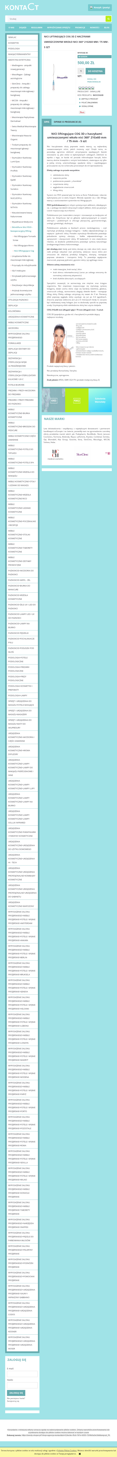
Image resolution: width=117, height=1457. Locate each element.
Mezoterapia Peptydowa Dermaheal (22, 119)
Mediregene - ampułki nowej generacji (21, 67)
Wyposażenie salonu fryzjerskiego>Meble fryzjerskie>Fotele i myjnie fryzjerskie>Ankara (21, 934)
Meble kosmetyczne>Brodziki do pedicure (21, 426)
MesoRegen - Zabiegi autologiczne (20, 76)
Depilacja (13, 305)
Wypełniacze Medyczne (22, 221)
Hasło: (10, 1379)
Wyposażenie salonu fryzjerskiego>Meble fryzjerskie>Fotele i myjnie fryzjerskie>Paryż (21, 1088)
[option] (55, 454)
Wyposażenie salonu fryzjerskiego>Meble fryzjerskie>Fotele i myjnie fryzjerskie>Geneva (21, 986)
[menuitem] (107, 27)
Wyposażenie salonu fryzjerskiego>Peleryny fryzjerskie (20, 1250)
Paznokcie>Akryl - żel (19, 580)
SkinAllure (95, 91)
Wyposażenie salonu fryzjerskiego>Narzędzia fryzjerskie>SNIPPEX (21, 1223)
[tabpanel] (77, 256)
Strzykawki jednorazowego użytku (23, 278)
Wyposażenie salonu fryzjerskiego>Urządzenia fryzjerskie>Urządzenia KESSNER (21, 1326)
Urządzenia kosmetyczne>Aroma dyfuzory (19, 750)
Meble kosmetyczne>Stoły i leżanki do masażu (21, 483)
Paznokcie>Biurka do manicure (19, 587)
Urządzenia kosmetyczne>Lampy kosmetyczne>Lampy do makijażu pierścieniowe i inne (20, 767)
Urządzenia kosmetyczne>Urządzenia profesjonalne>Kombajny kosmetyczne (21, 874)
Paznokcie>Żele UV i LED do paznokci (22, 606)
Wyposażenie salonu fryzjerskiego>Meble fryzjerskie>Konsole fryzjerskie (19, 1191)
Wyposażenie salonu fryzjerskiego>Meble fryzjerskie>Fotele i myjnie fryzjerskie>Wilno (21, 1174)
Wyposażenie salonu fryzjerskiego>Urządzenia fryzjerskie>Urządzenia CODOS (21, 1309)
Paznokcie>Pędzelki (18, 633)
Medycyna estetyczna (19, 59)
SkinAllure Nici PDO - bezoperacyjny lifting (21, 229)
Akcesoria (13, 328)
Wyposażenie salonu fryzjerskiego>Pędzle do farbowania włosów (21, 1236)
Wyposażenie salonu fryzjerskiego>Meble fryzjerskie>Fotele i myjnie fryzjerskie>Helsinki (21, 1003)
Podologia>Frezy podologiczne (17, 678)
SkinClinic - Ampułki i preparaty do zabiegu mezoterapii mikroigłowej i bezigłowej (22, 89)
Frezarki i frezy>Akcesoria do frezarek (21, 392)
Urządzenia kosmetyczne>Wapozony (21, 904)
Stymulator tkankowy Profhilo (21, 168)
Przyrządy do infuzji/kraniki (24, 265)
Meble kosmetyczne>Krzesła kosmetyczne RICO (19, 495)
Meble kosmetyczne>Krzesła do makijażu (21, 472)
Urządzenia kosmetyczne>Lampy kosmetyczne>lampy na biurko (20, 800)
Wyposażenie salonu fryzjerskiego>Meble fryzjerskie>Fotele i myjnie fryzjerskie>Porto (21, 1105)
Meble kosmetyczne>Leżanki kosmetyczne (19, 508)
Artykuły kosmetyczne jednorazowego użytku (21, 292)
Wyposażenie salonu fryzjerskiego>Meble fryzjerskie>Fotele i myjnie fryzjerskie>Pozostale (21, 1123)
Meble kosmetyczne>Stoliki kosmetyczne (19, 534)
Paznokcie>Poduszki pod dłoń (21, 650)
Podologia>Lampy (17, 695)
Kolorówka (14, 311)
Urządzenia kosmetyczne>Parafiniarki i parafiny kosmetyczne (22, 832)
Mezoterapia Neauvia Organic (21, 137)
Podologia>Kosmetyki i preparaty (20, 688)
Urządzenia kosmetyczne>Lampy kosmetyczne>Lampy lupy (21, 784)
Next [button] (106, 453)
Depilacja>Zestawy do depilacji (19, 350)
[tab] (46, 122)
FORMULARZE (14, 343)
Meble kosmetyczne (18, 322)
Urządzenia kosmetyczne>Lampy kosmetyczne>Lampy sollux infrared (18, 817)
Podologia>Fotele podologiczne (18, 659)
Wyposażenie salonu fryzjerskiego (19, 335)
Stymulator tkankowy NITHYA (21, 205)
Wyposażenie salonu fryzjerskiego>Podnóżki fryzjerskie (20, 1263)
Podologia (14, 48)
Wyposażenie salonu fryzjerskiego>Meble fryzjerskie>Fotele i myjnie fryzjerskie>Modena (21, 1071)
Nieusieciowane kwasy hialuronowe (21, 214)
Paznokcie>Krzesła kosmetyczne (18, 597)
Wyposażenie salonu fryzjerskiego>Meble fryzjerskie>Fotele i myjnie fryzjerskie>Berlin (21, 952)
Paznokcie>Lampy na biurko (19, 625)
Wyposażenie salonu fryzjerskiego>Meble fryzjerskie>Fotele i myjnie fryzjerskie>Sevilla (21, 1157)
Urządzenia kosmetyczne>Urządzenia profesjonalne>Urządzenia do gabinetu (22, 891)
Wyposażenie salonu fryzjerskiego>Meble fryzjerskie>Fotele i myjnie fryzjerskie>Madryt (21, 1054)
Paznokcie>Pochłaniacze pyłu (21, 640)
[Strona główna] (22, 6)
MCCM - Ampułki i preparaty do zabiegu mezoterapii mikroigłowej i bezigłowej (22, 106)
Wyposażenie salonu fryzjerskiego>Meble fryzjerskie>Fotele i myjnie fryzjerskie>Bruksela (21, 969)
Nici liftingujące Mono (24, 245)
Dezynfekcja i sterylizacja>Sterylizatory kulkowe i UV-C (22, 375)
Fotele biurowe (16, 384)
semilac (12, 37)
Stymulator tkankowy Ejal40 (21, 178)
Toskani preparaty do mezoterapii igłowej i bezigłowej (21, 148)
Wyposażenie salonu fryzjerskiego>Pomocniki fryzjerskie (21, 1276)
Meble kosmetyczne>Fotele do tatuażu (20, 449)
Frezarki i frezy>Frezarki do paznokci (21, 402)
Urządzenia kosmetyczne (21, 316)
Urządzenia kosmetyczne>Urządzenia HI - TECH (21, 858)
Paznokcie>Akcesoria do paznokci (21, 572)
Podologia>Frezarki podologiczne (18, 669)
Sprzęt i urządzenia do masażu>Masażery (20, 712)
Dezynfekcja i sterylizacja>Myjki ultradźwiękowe (17, 362)
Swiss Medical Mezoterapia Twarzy (23, 128)
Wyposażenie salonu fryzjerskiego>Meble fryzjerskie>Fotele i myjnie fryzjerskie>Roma (21, 1140)
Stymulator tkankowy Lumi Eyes (21, 159)
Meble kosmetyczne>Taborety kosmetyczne (20, 548)
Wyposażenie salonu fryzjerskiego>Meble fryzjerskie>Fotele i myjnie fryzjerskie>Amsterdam (21, 917)
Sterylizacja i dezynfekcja (23, 285)
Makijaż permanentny (19, 54)
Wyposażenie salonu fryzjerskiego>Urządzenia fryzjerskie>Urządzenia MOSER (21, 1343)
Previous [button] (47, 453)
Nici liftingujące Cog (24, 250)
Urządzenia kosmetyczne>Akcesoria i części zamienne (21, 737)
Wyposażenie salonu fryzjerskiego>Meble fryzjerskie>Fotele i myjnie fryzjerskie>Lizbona (21, 1020)
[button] (88, 99)
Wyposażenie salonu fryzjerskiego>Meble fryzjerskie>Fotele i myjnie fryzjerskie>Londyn (21, 1037)
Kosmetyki (13, 43)
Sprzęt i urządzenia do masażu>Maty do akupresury (20, 724)
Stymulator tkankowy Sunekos (21, 187)
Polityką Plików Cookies (67, 1450)
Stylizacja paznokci (18, 299)
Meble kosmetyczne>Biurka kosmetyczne (19, 413)
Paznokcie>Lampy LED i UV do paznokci (21, 616)
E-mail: (10, 1368)
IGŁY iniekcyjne (18, 270)
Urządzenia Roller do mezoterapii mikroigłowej (22, 258)
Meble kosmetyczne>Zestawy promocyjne (19, 561)
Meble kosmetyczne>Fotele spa (21, 460)
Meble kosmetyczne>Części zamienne (22, 438)
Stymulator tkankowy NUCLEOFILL (21, 196)
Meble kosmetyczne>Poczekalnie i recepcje (22, 521)
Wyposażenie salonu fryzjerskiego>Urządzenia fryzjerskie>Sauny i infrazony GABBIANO (21, 1292)
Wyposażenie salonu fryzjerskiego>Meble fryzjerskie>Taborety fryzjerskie (19, 1208)
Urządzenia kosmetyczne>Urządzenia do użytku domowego (21, 845)
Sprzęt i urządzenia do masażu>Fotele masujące (21, 703)
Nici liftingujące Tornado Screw (24, 238)
